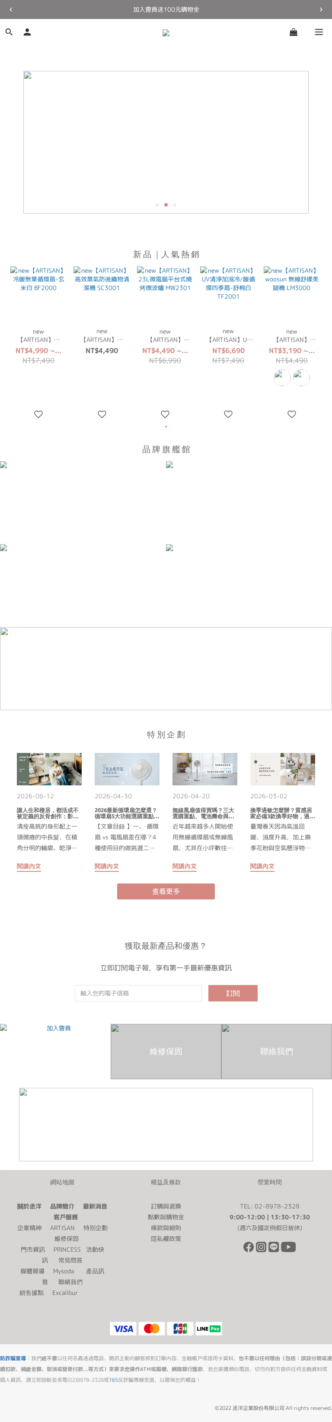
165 (113, 1380)
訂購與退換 (166, 1206)
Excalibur (65, 1292)
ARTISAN (62, 1228)
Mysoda (63, 1271)
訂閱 (233, 993)
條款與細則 (166, 1228)
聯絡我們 (70, 1282)
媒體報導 (32, 1271)
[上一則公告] (11, 9)
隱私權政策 (166, 1238)
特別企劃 (95, 1228)
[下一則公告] (321, 9)
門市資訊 (33, 1249)
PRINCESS (67, 1249)
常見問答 (70, 1260)
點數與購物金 (166, 1217)
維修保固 (66, 1238)
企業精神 (29, 1228)
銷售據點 (31, 1292)
